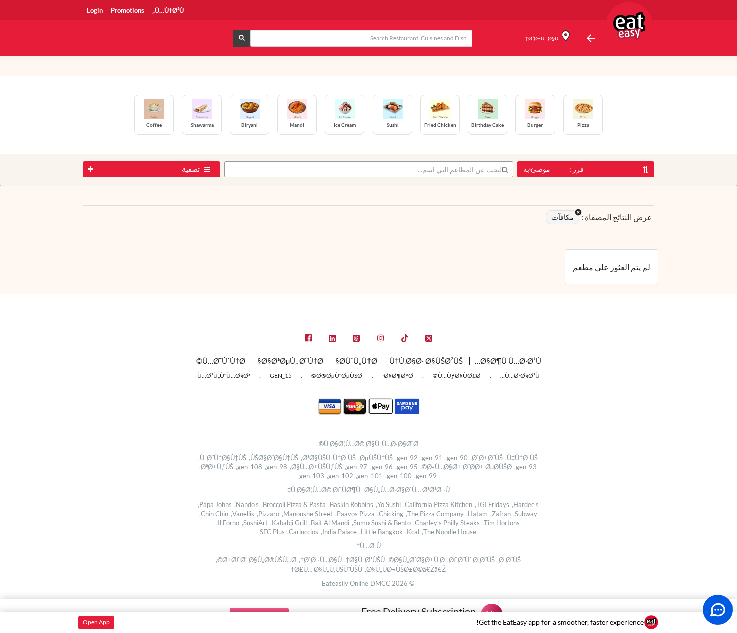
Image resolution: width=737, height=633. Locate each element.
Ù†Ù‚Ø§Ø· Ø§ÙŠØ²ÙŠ (426, 360)
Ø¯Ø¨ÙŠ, (509, 560)
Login (95, 10)
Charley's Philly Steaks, (446, 523)
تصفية (191, 169)
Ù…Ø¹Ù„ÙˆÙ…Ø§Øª (223, 375)
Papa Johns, (215, 504)
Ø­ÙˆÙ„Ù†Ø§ (356, 360)
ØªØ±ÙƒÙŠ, (216, 467)
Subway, (525, 514)
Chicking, (390, 514)
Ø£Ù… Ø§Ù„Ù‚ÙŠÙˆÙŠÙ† (326, 569)
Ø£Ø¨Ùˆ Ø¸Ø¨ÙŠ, (471, 560)
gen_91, (431, 458)
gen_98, (276, 467)
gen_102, (340, 476)
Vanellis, (242, 514)
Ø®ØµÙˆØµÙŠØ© (336, 375)
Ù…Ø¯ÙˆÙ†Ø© (220, 360)
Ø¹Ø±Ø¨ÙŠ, (486, 458)
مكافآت (562, 217)
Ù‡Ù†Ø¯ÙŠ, (521, 458)
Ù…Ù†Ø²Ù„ (168, 10)
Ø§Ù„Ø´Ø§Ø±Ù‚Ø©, (416, 560)
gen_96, (381, 467)
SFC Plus (272, 532)
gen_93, (525, 467)
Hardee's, (525, 504)
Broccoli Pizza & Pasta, (293, 504)
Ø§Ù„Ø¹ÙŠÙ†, (364, 560)
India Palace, (339, 532)
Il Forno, (227, 523)
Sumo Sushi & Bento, (381, 523)
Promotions (127, 10)
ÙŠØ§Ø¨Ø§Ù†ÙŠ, (273, 458)
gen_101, (369, 476)
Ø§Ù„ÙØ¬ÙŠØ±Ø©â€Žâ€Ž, (405, 569)
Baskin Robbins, (350, 504)
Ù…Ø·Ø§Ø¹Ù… (520, 375)
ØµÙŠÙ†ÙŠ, (375, 458)
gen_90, (456, 458)
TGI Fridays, (492, 504)
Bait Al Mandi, (329, 523)
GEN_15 (281, 375)
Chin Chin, (213, 514)
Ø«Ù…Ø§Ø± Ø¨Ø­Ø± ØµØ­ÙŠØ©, (466, 467)
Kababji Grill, (288, 523)
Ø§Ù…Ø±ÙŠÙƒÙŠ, (316, 467)
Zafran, (500, 514)
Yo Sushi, (388, 504)
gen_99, (425, 476)
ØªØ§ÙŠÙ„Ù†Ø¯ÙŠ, (328, 458)
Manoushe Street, (307, 514)
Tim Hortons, (501, 523)
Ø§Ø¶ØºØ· (397, 375)
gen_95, (406, 467)
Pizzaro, (268, 514)
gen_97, (356, 467)
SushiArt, (255, 523)
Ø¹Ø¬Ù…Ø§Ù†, (320, 560)
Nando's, (246, 504)
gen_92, (406, 458)
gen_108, (249, 467)
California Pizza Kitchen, (437, 504)
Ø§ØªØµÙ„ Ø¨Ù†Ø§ (290, 360)
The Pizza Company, (435, 514)
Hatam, (477, 514)
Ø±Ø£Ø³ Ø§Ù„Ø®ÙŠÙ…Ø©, (256, 560)
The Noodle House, (449, 532)
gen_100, (398, 476)
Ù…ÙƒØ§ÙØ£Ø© (457, 375)
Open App (96, 622)
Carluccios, (302, 532)
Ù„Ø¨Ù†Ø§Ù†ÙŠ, (222, 458)
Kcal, (412, 532)
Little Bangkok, (381, 532)
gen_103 (311, 476)
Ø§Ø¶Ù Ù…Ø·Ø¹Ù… (508, 360)
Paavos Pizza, (355, 514)
